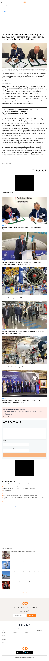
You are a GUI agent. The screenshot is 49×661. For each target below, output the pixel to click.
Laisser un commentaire (24, 455)
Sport (43, 5)
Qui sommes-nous (16, 630)
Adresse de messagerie (9, 448)
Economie (16, 5)
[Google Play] (28, 652)
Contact (26, 632)
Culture (33, 5)
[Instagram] (29, 625)
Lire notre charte (7, 416)
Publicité (15, 632)
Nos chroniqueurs (5, 644)
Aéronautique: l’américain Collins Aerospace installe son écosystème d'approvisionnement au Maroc (20, 111)
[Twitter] (22, 625)
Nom (4, 442)
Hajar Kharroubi (7, 80)
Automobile (4, 639)
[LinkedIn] (27, 625)
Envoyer (31, 615)
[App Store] (20, 652)
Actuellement (4, 5)
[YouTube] (24, 625)
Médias (38, 5)
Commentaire (6, 427)
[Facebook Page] (19, 625)
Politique (10, 5)
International (27, 5)
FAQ (25, 630)
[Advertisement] (24, 22)
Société (21, 5)
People (3, 641)
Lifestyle (3, 642)
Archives (15, 633)
